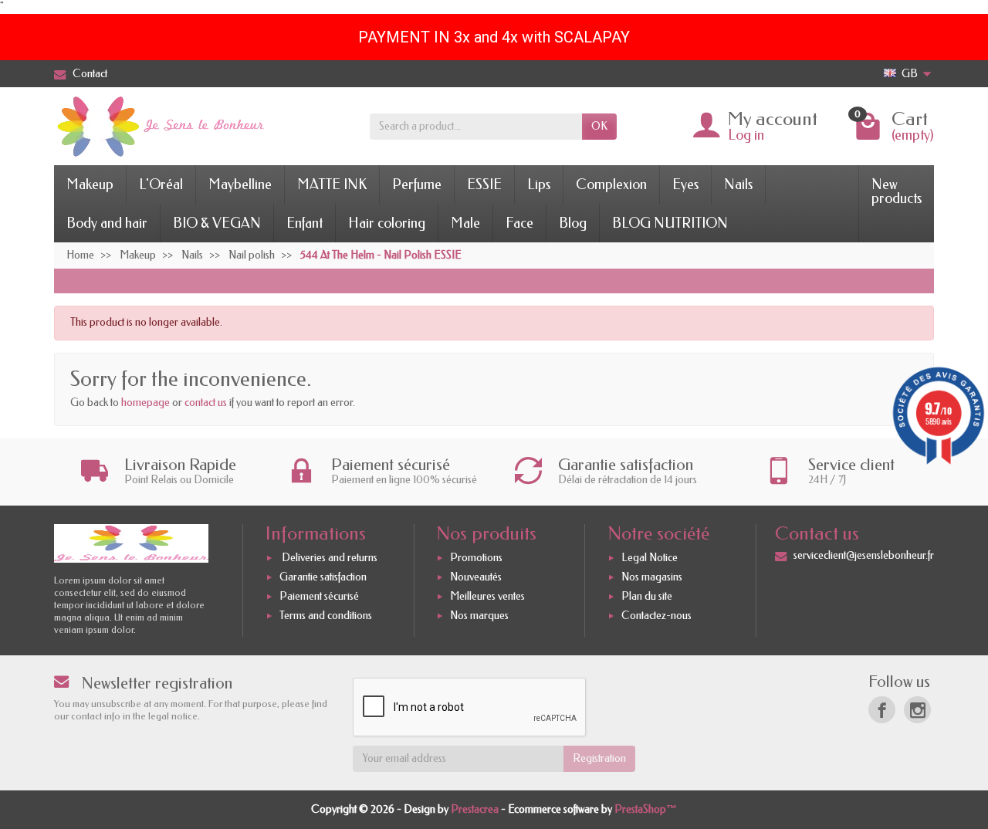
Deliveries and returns (328, 557)
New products (896, 191)
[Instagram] (917, 709)
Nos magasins (651, 577)
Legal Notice (649, 557)
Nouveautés (476, 577)
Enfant (304, 223)
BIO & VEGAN (217, 223)
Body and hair (106, 223)
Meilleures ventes (487, 596)
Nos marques (479, 615)
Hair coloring (386, 223)
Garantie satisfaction (323, 577)
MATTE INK (332, 184)
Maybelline (240, 184)
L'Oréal (161, 184)
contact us (205, 402)
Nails (738, 184)
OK (599, 126)
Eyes (685, 184)
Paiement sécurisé (319, 596)
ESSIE (484, 184)
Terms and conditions (325, 615)
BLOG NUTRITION (670, 223)
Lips (538, 184)
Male (465, 223)
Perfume (417, 184)
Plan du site (646, 596)
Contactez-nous (656, 615)
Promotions (476, 557)
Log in (746, 135)
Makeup (89, 184)
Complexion (611, 184)
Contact (90, 73)
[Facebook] (881, 709)
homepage (145, 402)
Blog (573, 223)
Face (519, 223)
